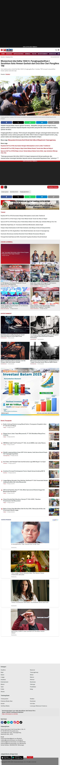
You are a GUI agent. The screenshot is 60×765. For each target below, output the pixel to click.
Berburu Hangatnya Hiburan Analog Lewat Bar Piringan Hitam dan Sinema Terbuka (13, 361)
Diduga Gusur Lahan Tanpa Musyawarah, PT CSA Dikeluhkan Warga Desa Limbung (24, 434)
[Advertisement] (11, 23)
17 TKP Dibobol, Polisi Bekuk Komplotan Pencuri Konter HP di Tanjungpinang (13, 283)
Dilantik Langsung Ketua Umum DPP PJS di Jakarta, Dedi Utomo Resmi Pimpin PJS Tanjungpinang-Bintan (25, 453)
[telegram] (41, 122)
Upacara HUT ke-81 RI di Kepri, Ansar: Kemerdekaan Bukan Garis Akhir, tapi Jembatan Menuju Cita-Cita (29, 152)
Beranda (3, 57)
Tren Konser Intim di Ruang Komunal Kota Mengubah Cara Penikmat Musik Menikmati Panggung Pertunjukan (44, 336)
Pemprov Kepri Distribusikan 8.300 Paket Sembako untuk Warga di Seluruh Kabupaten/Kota (25, 227)
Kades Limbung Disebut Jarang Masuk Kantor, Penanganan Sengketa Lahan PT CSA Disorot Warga (24, 424)
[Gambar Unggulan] (30, 96)
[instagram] (14, 722)
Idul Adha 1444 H (14, 191)
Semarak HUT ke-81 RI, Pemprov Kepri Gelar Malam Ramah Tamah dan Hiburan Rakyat (27, 148)
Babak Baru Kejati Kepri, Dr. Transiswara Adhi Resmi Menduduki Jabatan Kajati (22, 224)
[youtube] (17, 722)
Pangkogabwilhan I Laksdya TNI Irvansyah (25, 191)
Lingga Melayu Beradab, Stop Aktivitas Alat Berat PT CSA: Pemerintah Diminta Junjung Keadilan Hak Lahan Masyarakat (25, 481)
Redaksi (8, 74)
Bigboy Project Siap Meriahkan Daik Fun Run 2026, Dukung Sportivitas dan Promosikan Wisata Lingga (24, 509)
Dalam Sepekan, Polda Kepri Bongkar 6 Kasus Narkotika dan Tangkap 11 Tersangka (42, 306)
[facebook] (6, 122)
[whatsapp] (30, 122)
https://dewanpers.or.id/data (10, 714)
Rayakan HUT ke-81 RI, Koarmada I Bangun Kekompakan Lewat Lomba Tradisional (25, 145)
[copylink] (53, 122)
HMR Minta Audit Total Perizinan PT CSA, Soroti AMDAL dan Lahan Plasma (24, 443)
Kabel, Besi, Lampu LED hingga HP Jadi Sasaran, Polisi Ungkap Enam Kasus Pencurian (43, 283)
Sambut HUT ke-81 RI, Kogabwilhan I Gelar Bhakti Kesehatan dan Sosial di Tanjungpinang (25, 230)
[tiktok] (21, 722)
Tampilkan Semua (53, 187)
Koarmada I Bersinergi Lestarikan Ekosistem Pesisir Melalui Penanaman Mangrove (23, 233)
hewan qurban (4, 191)
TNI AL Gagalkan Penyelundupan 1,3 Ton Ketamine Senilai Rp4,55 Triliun (14, 306)
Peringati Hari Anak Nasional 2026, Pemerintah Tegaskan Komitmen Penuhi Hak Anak (24, 236)
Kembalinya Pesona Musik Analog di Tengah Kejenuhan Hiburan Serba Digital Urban (13, 335)
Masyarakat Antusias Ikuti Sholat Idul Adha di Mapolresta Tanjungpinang (32, 140)
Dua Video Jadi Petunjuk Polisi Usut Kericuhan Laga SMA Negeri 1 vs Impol (24, 461)
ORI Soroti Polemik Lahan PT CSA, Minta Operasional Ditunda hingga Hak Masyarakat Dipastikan (24, 490)
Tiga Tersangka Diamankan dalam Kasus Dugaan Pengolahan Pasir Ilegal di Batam (15, 253)
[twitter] (18, 122)
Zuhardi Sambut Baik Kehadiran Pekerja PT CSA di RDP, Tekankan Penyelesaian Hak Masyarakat (22, 500)
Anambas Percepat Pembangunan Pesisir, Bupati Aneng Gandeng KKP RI (24, 471)
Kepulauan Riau (9, 57)
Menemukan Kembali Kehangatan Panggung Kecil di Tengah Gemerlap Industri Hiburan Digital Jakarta (44, 361)
